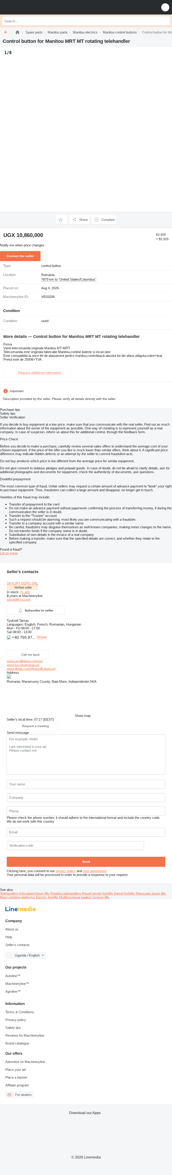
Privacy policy (15, 1020)
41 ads (25, 592)
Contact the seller (20, 256)
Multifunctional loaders (75, 897)
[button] (165, 7)
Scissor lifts (101, 897)
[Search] (165, 21)
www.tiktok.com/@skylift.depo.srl (31, 669)
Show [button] (42, 637)
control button (51, 266)
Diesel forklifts (124, 893)
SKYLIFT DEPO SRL (22, 583)
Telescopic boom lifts (150, 893)
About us (11, 929)
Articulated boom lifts (34, 893)
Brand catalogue (17, 1043)
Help (8, 937)
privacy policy (66, 871)
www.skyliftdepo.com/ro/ (25, 661)
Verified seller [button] (23, 587)
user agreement (94, 871)
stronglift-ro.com (18, 599)
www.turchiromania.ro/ (23, 665)
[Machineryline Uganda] (31, 7)
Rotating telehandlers (66, 893)
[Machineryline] (17, 32)
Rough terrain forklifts (98, 893)
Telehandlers (9, 893)
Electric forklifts (47, 897)
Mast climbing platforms (18, 897)
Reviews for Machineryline (24, 1035)
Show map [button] (82, 715)
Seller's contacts (17, 945)
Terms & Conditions (19, 1012)
